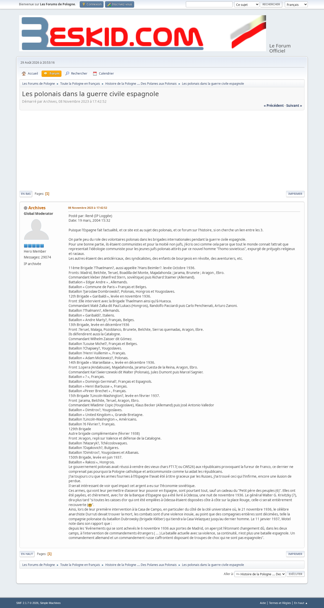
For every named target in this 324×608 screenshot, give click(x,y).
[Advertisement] (162, 149)
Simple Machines (50, 602)
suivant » (294, 105)
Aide (263, 603)
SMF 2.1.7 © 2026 (27, 602)
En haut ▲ (301, 603)
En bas (26, 194)
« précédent (274, 105)
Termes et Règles (280, 603)
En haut (27, 554)
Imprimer (295, 194)
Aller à (228, 573)
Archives (37, 208)
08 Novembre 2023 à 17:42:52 (87, 208)
